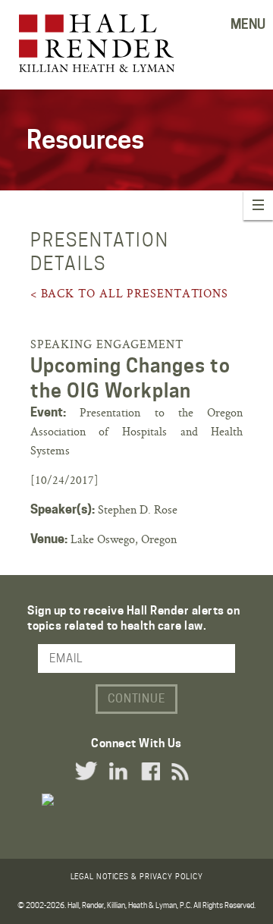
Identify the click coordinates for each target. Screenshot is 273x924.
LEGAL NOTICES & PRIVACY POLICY (137, 876)
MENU (248, 24)
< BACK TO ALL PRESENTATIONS (129, 293)
